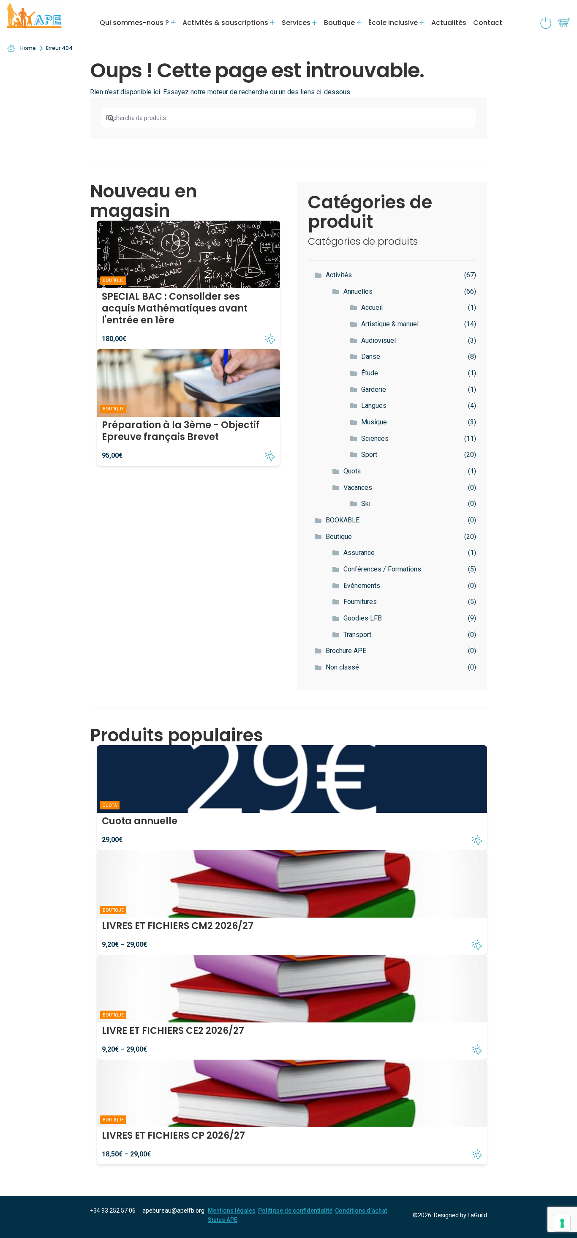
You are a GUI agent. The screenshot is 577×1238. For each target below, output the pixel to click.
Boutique (339, 537)
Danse (370, 357)
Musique (374, 422)
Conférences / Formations (382, 569)
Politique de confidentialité (295, 1210)
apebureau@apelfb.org (173, 1210)
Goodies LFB (362, 618)
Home (28, 48)
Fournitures (360, 602)
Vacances (357, 488)
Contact (487, 22)
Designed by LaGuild (460, 1215)
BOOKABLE (342, 520)
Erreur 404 (59, 48)
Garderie (373, 389)
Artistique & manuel (390, 324)
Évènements (361, 586)
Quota (352, 471)
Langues (373, 406)
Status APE (222, 1219)
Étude (369, 373)
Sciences (375, 439)
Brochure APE (346, 651)
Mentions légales (232, 1210)
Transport (357, 635)
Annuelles (358, 291)
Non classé (342, 667)
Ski (365, 504)
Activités (339, 275)
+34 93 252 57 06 (113, 1210)
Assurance (359, 553)
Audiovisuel (378, 340)
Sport (369, 455)
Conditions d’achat (361, 1210)
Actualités (448, 22)
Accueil (372, 307)
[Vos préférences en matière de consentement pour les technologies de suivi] (562, 1223)
